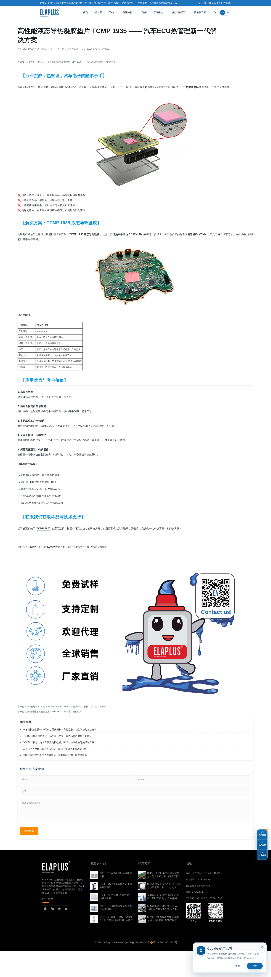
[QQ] (45, 908)
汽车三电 (65, 49)
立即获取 (29, 831)
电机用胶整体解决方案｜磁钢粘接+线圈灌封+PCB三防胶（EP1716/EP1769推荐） (163, 920)
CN (222, 12)
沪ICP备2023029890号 (137, 942)
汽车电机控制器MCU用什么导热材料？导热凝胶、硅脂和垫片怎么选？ (60, 729)
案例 (144, 12)
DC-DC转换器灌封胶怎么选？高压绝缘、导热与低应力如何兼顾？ (57, 736)
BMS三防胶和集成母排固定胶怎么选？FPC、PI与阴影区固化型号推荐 (163, 876)
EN (227, 12)
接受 (255, 966)
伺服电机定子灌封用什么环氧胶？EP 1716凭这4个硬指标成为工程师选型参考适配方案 (163, 898)
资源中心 (158, 12)
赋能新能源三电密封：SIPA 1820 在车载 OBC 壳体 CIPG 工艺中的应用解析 (163, 909)
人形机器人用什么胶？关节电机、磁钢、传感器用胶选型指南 (54, 748)
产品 (111, 12)
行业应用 (74, 49)
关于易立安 (178, 12)
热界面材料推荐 (98, 547)
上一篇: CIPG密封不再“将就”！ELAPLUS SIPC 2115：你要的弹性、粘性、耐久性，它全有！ (63, 706)
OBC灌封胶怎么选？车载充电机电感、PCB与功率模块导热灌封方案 (58, 742)
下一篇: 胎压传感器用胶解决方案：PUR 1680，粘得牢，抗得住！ (50, 711)
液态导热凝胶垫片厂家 (78, 547)
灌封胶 (98, 12)
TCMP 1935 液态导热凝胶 (84, 234)
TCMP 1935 (53, 440)
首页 (85, 12)
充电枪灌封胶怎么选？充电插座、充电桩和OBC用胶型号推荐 (55, 755)
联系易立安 (200, 12)
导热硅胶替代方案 (32, 547)
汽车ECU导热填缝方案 (54, 547)
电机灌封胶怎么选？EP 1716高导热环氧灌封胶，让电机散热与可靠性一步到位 (164, 887)
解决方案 (128, 12)
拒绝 (237, 966)
